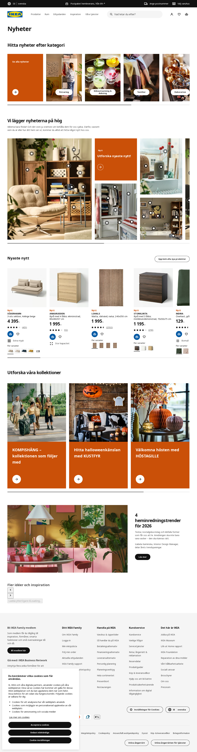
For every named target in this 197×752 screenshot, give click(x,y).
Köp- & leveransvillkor (160, 733)
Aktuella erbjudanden (72, 657)
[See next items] (10, 596)
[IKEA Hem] (14, 14)
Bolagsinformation (181, 733)
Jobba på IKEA (168, 634)
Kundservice (135, 634)
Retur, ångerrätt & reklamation (138, 654)
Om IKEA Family (70, 634)
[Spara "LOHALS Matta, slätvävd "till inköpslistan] (102, 334)
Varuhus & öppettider (108, 634)
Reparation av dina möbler (174, 657)
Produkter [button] (36, 14)
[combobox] (134, 14)
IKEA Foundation (169, 652)
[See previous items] (10, 590)
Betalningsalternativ (107, 646)
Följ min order (69, 652)
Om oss (165, 681)
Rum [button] (47, 14)
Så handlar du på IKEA (108, 640)
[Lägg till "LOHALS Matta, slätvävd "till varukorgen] (95, 334)
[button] (49, 189)
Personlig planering (106, 663)
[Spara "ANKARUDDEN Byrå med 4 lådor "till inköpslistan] (60, 337)
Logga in (66, 640)
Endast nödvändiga (39, 732)
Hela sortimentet (105, 675)
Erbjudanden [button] (59, 14)
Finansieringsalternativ (108, 652)
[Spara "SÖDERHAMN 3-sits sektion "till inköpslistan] (18, 334)
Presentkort (103, 681)
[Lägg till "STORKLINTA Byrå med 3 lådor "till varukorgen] (137, 337)
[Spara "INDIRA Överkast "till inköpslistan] (186, 334)
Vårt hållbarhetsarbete (172, 663)
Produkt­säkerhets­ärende (141, 684)
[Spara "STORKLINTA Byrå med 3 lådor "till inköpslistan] (144, 337)
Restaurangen (104, 687)
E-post (145, 733)
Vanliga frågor (136, 640)
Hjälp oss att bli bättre (140, 678)
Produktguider (136, 667)
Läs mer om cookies (19, 717)
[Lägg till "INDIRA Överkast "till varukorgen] (179, 334)
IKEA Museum (168, 640)
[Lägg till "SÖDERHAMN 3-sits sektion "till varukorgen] (10, 334)
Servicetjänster (136, 646)
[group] (64, 196)
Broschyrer (166, 675)
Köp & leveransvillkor (139, 673)
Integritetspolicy (88, 733)
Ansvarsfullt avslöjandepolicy (126, 733)
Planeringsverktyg (106, 669)
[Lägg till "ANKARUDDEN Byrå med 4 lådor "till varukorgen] (53, 337)
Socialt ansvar (168, 669)
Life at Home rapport (171, 646)
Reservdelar (135, 661)
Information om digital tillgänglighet (140, 692)
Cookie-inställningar (40, 740)
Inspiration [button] (75, 14)
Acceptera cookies (40, 725)
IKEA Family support (72, 663)
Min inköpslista (69, 646)
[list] (98, 78)
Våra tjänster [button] (91, 14)
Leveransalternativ (106, 657)
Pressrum (165, 687)
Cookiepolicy (104, 733)
